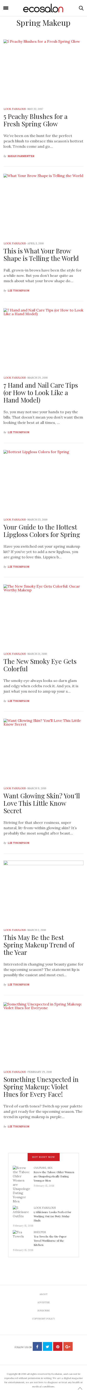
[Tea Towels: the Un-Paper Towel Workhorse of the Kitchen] (23, 1237)
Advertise (43, 1302)
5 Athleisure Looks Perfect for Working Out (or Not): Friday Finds (52, 1216)
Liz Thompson (18, 290)
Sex (50, 1167)
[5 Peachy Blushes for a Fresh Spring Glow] (43, 70)
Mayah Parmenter (21, 156)
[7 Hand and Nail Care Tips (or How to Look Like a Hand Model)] (43, 339)
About (43, 1294)
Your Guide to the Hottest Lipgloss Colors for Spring (41, 531)
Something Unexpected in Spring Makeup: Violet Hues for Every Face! (41, 1086)
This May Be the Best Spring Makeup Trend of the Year (38, 944)
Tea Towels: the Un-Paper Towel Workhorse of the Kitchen (50, 1240)
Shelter (40, 1232)
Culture (40, 1167)
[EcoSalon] (43, 8)
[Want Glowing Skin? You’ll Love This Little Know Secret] (43, 749)
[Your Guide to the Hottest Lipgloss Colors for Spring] (43, 480)
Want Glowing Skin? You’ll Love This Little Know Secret (41, 803)
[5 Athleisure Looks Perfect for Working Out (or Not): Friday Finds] (23, 1213)
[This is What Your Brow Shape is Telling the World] (43, 204)
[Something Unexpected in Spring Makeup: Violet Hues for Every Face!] (43, 1033)
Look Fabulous (14, 109)
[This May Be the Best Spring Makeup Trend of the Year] (43, 891)
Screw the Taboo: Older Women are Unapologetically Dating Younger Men (54, 1176)
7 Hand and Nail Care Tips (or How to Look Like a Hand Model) (40, 392)
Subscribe (43, 1310)
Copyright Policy (43, 1318)
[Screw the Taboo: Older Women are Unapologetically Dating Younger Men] (23, 1184)
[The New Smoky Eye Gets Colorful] (43, 615)
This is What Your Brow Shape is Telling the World (41, 254)
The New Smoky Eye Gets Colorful (40, 665)
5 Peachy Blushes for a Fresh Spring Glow (35, 120)
